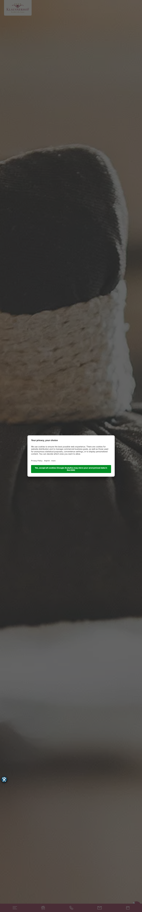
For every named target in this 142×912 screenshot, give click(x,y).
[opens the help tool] (4, 779)
